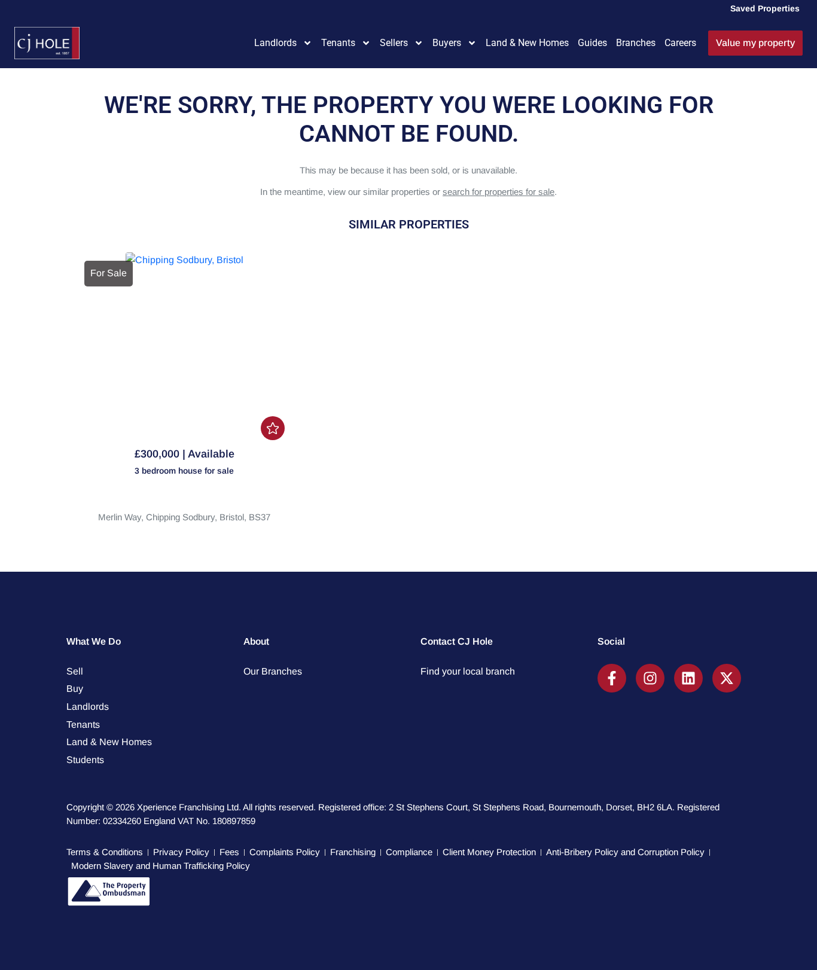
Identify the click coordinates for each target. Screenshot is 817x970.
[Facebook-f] (611, 678)
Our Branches (272, 671)
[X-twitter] (726, 678)
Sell (74, 671)
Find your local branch (467, 671)
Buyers (446, 42)
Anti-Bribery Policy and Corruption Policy (625, 852)
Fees (229, 852)
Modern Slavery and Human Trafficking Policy (160, 866)
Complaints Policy (284, 852)
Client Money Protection (489, 852)
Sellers (394, 42)
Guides (592, 42)
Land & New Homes (527, 42)
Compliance (409, 852)
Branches (636, 42)
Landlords (275, 42)
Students (85, 760)
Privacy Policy (181, 852)
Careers (680, 42)
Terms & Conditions (104, 852)
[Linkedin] (688, 678)
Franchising (353, 852)
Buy (74, 689)
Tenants (338, 42)
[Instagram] (650, 678)
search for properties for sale (498, 192)
